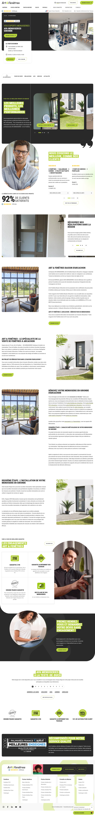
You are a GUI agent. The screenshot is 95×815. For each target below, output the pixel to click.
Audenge (57, 692)
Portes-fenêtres (15, 7)
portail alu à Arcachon (71, 415)
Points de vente (18, 76)
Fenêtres (4, 7)
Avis (34, 76)
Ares (51, 692)
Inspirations (68, 7)
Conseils (78, 7)
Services (39, 76)
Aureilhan (65, 692)
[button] (40, 133)
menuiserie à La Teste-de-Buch (72, 421)
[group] (46, 111)
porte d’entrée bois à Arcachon (74, 405)
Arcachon (44, 692)
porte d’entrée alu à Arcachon (74, 403)
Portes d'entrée (27, 7)
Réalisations (27, 76)
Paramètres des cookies (69, 806)
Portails (45, 7)
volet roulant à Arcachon (55, 415)
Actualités (47, 76)
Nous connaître (57, 7)
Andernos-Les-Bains (33, 692)
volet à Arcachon (78, 407)
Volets (37, 7)
